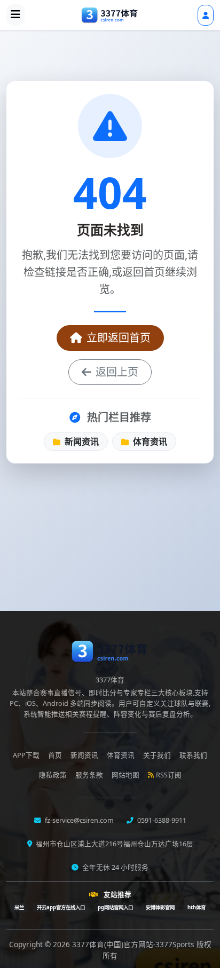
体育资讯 (149, 441)
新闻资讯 (80, 441)
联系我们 (193, 755)
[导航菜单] (15, 15)
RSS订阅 (169, 775)
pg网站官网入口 (115, 907)
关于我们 (157, 755)
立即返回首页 (119, 337)
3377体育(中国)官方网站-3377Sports (134, 944)
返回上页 (117, 372)
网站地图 (125, 775)
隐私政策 (53, 775)
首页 (55, 755)
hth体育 (196, 907)
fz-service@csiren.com (78, 820)
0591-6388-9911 (161, 820)
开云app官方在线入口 (61, 907)
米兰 (19, 907)
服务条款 (89, 775)
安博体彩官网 (160, 907)
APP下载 (26, 755)
